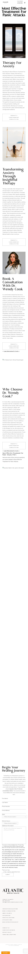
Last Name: (5, 802)
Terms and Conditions (9, 934)
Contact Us (6, 927)
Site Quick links (7, 919)
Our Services (6, 915)
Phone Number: (6, 806)
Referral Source (6, 821)
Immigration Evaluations (10, 908)
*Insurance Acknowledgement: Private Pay (13, 845)
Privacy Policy (7, 932)
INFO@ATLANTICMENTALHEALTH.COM (13, 902)
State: (3, 814)
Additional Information (8, 825)
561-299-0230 (6, 900)
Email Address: (6, 810)
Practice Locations (8, 917)
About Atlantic (7, 913)
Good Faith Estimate (9, 930)
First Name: (5, 798)
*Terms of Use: (6, 870)
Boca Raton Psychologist (10, 922)
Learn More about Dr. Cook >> (12, 351)
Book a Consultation (9, 911)
